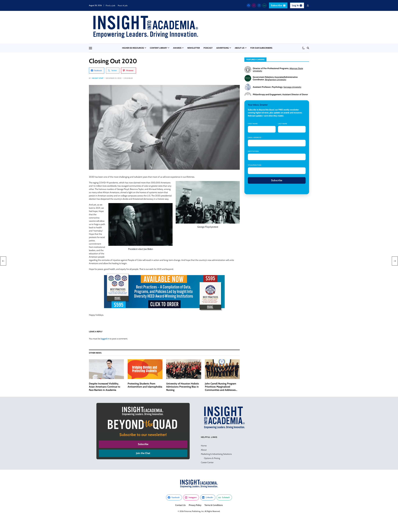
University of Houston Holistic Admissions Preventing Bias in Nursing (182, 387)
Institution (253, 151)
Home (204, 445)
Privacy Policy (195, 505)
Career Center (207, 462)
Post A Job (123, 5)
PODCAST (208, 48)
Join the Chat (143, 453)
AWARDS (177, 48)
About (204, 449)
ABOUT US (239, 48)
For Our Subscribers (261, 48)
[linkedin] (259, 5)
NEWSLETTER (193, 48)
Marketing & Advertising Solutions (216, 454)
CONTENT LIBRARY (158, 48)
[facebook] (249, 5)
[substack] (264, 5)
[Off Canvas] (90, 48)
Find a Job (110, 5)
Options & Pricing (212, 458)
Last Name (282, 124)
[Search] (308, 48)
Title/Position (254, 165)
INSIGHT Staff (98, 78)
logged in (105, 338)
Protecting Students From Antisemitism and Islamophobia (145, 385)
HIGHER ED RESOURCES (133, 48)
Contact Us (180, 505)
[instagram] (254, 5)
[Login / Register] (308, 5)
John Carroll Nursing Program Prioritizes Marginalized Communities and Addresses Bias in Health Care (220, 388)
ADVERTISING (222, 48)
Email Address (254, 137)
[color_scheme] (303, 48)
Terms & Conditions (213, 505)
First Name (253, 124)
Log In (295, 5)
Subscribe (276, 5)
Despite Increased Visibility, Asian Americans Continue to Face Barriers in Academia (104, 387)
